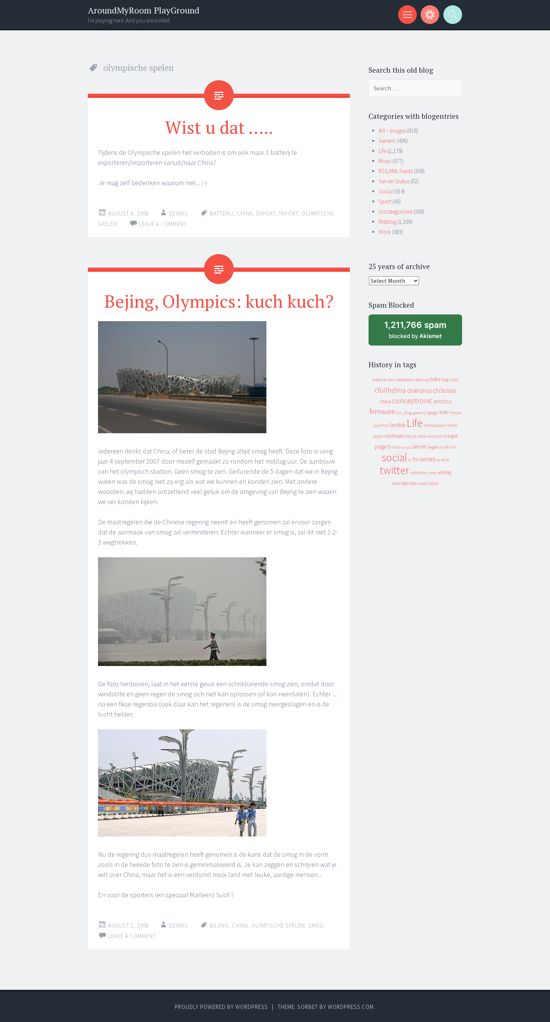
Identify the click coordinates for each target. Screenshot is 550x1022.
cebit (454, 379)
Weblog (387, 221)
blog (445, 379)
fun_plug (404, 412)
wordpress (404, 482)
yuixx (433, 483)
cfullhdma (390, 390)
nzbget (450, 435)
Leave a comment (163, 223)
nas (421, 435)
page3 (382, 446)
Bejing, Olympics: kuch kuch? (219, 301)
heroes (456, 412)
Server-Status (394, 181)
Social (386, 191)
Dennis (178, 213)
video (431, 472)
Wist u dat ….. (219, 127)
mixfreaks (395, 435)
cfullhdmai (419, 390)
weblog (444, 472)
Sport (385, 201)
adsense (379, 379)
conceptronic (412, 400)
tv (410, 459)
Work (385, 231)
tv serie (443, 459)
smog (316, 925)
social (394, 457)
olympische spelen (278, 925)
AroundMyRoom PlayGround (143, 10)
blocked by (422, 333)
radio (395, 447)
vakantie (418, 472)
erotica (443, 401)
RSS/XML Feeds (396, 171)
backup (422, 379)
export (266, 213)
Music (385, 161)
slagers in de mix (441, 447)
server (419, 446)
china (245, 213)
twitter (394, 470)
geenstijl (420, 412)
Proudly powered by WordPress (221, 1006)
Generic (387, 140)
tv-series (424, 459)
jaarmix (380, 425)
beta (435, 379)
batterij (221, 213)
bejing (219, 925)
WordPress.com (351, 1006)
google (433, 412)
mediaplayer (435, 425)
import (288, 213)
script (406, 447)
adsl (391, 379)
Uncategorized (395, 211)
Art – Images (392, 130)
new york (434, 436)
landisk (397, 424)
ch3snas (444, 390)
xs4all (422, 483)
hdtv (444, 412)
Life (382, 150)
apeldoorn (405, 379)
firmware (382, 411)
